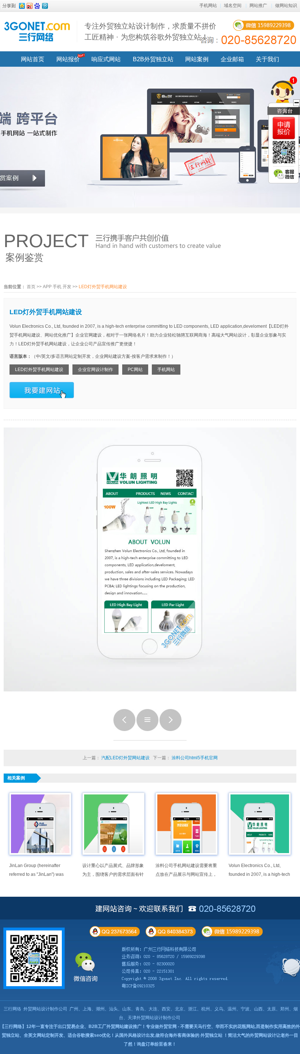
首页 (31, 286)
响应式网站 (106, 59)
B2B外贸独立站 (153, 59)
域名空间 (232, 5)
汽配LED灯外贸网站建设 (125, 757)
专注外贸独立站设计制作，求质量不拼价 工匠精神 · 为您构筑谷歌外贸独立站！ (150, 31)
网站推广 (258, 5)
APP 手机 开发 (57, 286)
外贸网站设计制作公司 (45, 1008)
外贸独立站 (211, 1035)
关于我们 (267, 59)
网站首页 (32, 59)
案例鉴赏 (24, 257)
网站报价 (68, 59)
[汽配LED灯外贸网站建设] (124, 729)
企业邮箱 (232, 59)
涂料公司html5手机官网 (195, 757)
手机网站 (208, 5)
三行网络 (12, 1008)
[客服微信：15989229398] (284, 174)
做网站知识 (286, 5)
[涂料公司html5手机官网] (170, 729)
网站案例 (197, 59)
